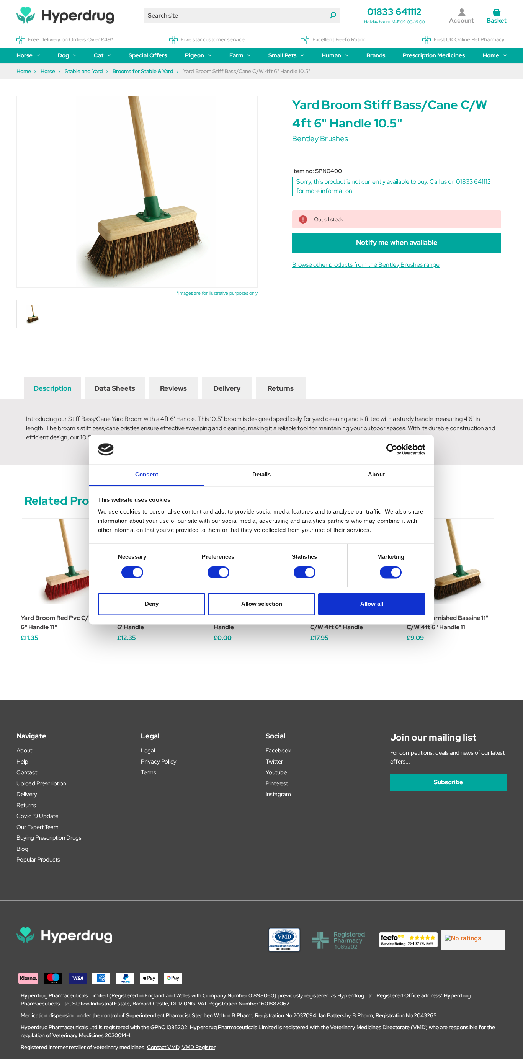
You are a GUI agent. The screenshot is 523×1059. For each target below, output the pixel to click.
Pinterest (277, 783)
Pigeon (194, 55)
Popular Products (38, 859)
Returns (281, 388)
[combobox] (242, 15)
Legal (148, 750)
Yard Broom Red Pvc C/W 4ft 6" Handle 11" (63, 622)
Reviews (173, 388)
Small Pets (282, 55)
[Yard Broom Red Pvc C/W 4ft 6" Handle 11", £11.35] (65, 561)
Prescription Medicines (434, 55)
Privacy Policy (159, 761)
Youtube (276, 772)
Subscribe (448, 782)
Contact (26, 772)
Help (22, 761)
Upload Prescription (41, 783)
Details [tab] (261, 475)
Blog (22, 849)
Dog (63, 55)
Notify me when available (397, 242)
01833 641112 (394, 12)
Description (53, 388)
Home (491, 55)
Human (331, 55)
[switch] (218, 572)
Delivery (227, 388)
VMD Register (198, 1047)
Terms (148, 772)
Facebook (278, 750)
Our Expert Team (37, 827)
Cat (98, 55)
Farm (236, 55)
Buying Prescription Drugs (49, 838)
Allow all (371, 604)
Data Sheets (115, 388)
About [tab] (376, 475)
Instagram (278, 794)
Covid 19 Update (37, 816)
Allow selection (261, 604)
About (24, 750)
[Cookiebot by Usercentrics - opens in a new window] (391, 449)
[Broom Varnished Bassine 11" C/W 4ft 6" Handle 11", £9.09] (451, 561)
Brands (375, 55)
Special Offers (148, 55)
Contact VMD (163, 1047)
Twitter (274, 761)
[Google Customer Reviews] (473, 940)
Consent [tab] (146, 475)
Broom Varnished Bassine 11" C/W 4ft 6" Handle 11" (448, 622)
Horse (24, 55)
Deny (152, 604)
